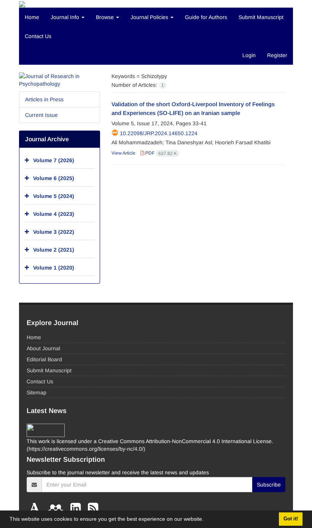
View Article (123, 153)
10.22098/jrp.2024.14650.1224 (158, 133)
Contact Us (38, 36)
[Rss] (93, 508)
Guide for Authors (206, 17)
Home (32, 17)
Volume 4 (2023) (53, 214)
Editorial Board (44, 359)
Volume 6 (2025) (53, 178)
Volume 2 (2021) (53, 250)
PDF (160, 153)
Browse (105, 17)
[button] (206, 520)
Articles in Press (44, 99)
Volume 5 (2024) (53, 196)
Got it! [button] (290, 519)
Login (249, 55)
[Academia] (36, 508)
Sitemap (36, 392)
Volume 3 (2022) (53, 232)
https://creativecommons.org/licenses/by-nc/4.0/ (86, 449)
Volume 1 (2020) (53, 268)
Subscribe (269, 485)
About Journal (43, 348)
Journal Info (66, 17)
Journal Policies (150, 17)
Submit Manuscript (261, 17)
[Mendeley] (57, 508)
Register (277, 55)
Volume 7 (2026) (53, 160)
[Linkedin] (77, 508)
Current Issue (41, 115)
